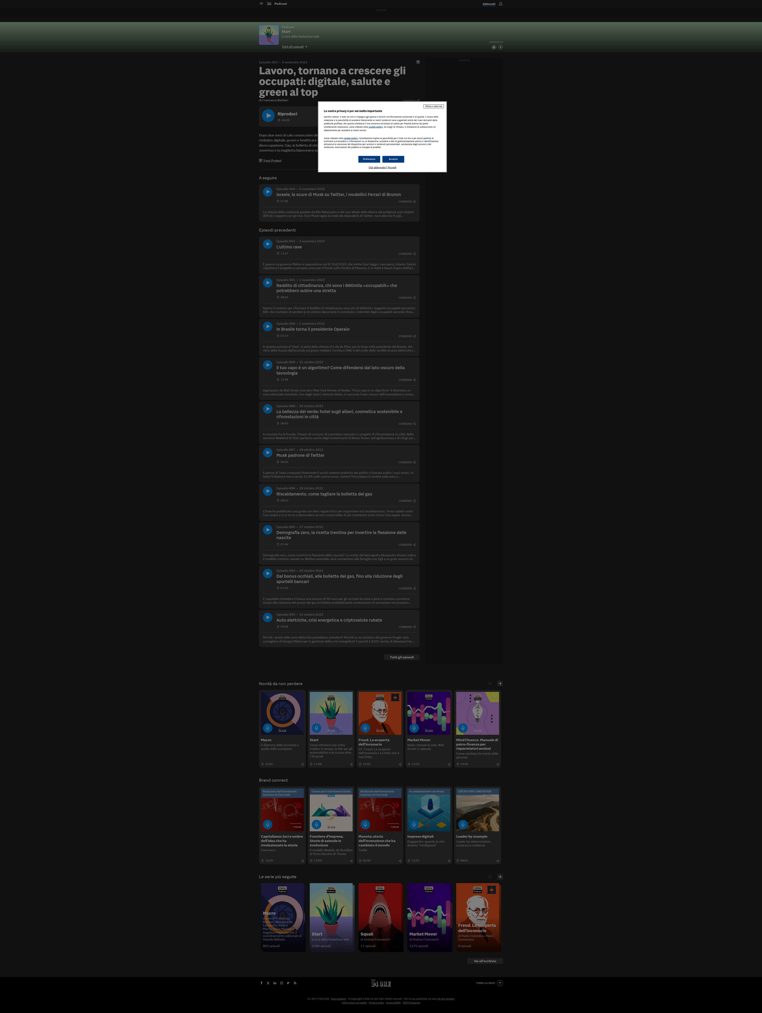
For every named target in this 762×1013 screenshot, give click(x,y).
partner (427, 138)
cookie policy (376, 127)
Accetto (393, 159)
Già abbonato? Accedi (382, 167)
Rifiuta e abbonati (433, 106)
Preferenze (369, 159)
